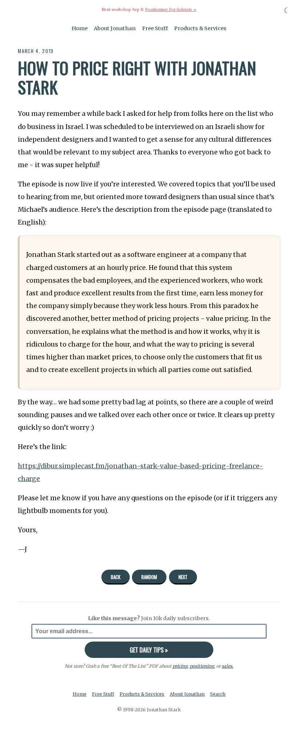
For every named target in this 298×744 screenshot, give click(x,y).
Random (149, 577)
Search (217, 694)
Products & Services (200, 28)
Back (115, 577)
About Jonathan (115, 28)
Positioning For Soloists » (170, 9)
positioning (202, 666)
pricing (180, 666)
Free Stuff (155, 28)
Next (183, 577)
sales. (227, 666)
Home (80, 28)
